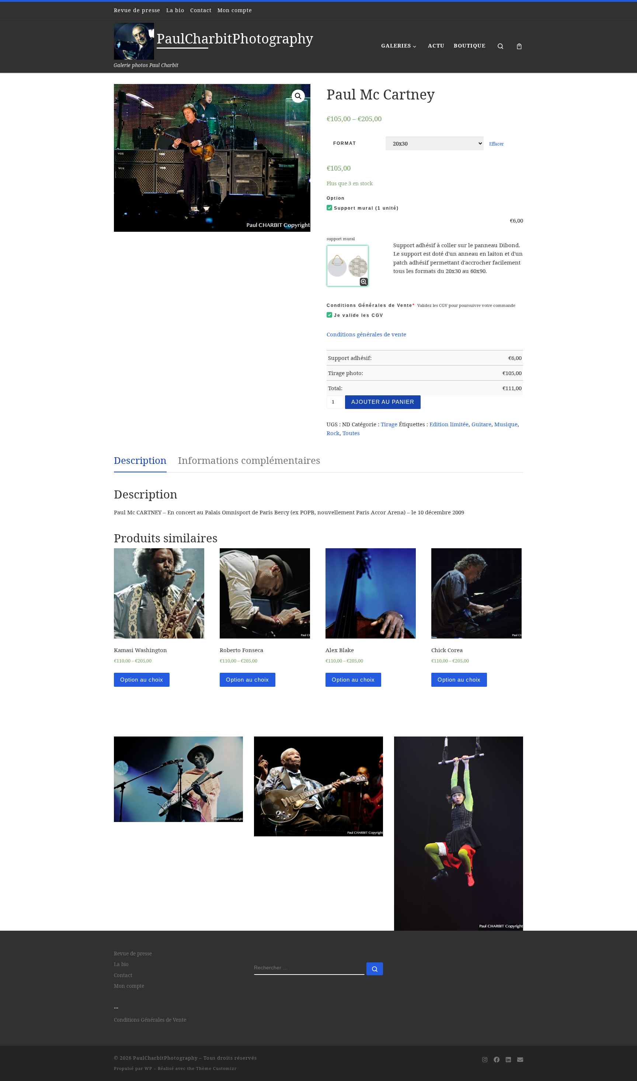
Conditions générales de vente (366, 334)
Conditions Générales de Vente (371, 305)
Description (140, 460)
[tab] (140, 460)
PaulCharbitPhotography (165, 993)
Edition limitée (449, 424)
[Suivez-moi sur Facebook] (496, 995)
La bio (121, 899)
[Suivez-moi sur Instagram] (484, 995)
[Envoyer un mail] (520, 995)
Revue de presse (133, 888)
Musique (506, 424)
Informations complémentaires (249, 460)
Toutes (351, 433)
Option (336, 198)
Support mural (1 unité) (366, 208)
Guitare (481, 424)
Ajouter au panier (382, 402)
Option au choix (141, 679)
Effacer (496, 144)
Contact (123, 910)
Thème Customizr (216, 1003)
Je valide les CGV (358, 315)
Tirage (389, 424)
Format (344, 143)
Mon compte (129, 921)
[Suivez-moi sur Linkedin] (508, 995)
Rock (333, 433)
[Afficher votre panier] (519, 46)
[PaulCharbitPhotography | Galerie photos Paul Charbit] (134, 40)
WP (148, 1003)
